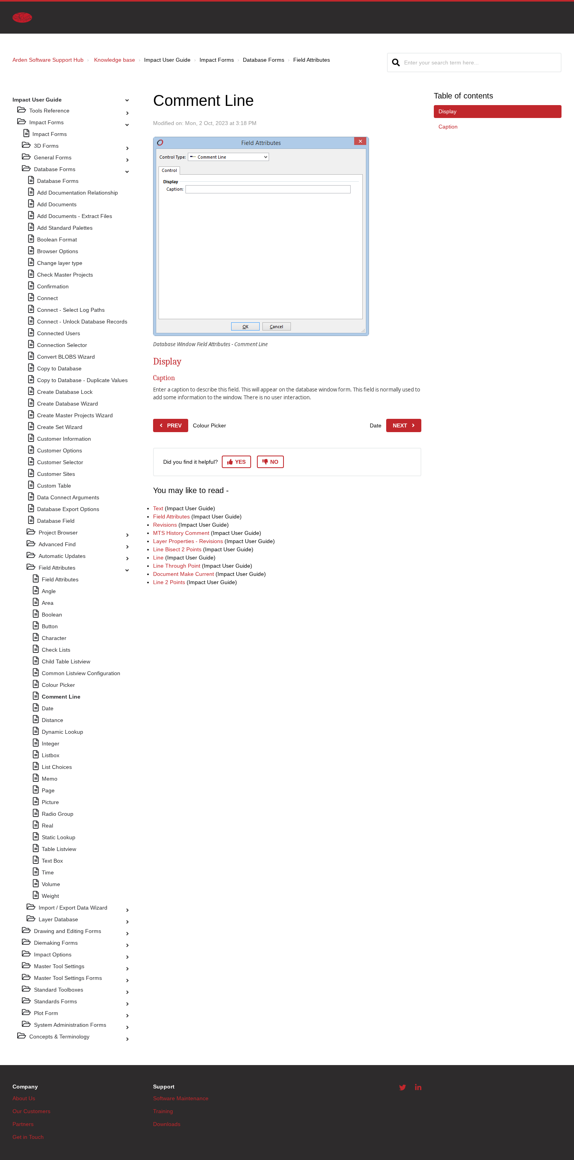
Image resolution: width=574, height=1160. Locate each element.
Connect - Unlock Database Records (82, 321)
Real (47, 825)
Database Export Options (68, 509)
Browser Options (57, 251)
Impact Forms (46, 122)
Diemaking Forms (56, 943)
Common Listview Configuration (81, 673)
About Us (23, 1098)
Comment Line (61, 696)
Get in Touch (28, 1137)
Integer (50, 743)
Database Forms (54, 169)
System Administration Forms (70, 1025)
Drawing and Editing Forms (67, 931)
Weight (50, 896)
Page (48, 790)
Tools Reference (49, 110)
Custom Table (54, 486)
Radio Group (57, 814)
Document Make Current (183, 574)
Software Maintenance (181, 1098)
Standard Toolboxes (58, 990)
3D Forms (46, 146)
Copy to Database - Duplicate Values (82, 380)
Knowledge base (114, 60)
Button (50, 626)
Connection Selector (62, 345)
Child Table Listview (66, 661)
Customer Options (59, 450)
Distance (52, 720)
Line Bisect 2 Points (177, 549)
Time (48, 872)
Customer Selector (60, 462)
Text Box (52, 861)
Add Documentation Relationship (77, 192)
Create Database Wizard (67, 403)
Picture (50, 802)
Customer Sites (56, 474)
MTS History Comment (181, 533)
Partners (23, 1124)
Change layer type (59, 263)
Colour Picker (58, 685)
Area (47, 603)
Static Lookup (58, 837)
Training (163, 1111)
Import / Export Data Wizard (73, 907)
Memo (49, 779)
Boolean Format (57, 239)
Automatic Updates (62, 556)
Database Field (56, 521)
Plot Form (46, 1013)
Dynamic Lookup (62, 732)
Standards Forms (55, 1001)
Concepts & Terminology (59, 1036)
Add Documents (57, 204)
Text (158, 508)
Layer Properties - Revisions (188, 541)
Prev (174, 425)
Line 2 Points (169, 582)
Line (158, 557)
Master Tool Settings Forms (68, 978)
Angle (49, 591)
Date (47, 708)
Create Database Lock (65, 392)
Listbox (50, 755)
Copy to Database (59, 368)
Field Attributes (57, 568)
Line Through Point (176, 566)
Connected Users (58, 333)
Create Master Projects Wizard (75, 415)
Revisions (165, 525)
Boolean (52, 614)
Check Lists (56, 650)
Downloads (166, 1124)
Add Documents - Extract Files (74, 216)
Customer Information (64, 439)
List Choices (57, 767)
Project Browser (58, 532)
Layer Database (58, 919)
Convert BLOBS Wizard (66, 357)
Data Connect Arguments (68, 497)
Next (400, 425)
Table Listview (59, 849)
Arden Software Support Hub (48, 60)
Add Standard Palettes (65, 228)
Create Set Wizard (59, 427)
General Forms (52, 157)
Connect (47, 298)
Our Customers (31, 1111)
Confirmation (53, 286)
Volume (51, 884)
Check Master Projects (65, 275)
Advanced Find (57, 544)
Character (54, 638)
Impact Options (52, 954)
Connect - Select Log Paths (71, 310)
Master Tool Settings (59, 966)
